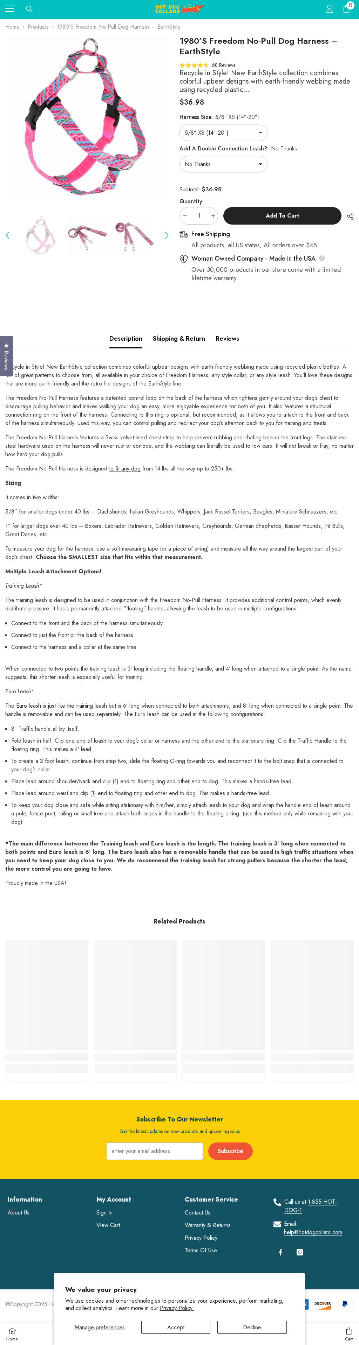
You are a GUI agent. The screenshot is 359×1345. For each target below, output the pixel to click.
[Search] (29, 9)
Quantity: (192, 201)
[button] (7, 235)
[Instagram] (300, 1252)
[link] (47, 1057)
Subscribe (230, 1151)
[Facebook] (280, 1252)
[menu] (9, 9)
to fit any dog (125, 469)
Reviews (227, 338)
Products (38, 27)
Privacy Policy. (177, 1308)
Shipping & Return (179, 338)
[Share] (347, 216)
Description (125, 338)
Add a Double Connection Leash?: (238, 148)
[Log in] (329, 9)
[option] (87, 117)
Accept (175, 1327)
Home (12, 27)
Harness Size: (219, 117)
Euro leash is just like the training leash (61, 706)
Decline (252, 1327)
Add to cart (282, 216)
